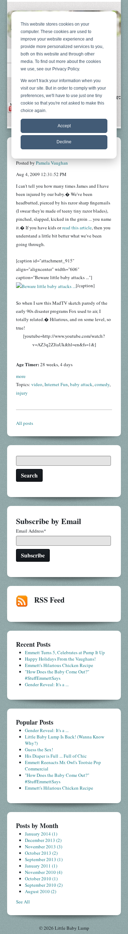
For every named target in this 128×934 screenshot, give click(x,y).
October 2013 (41, 853)
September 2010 (44, 885)
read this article (77, 227)
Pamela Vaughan (52, 163)
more (21, 376)
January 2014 (41, 834)
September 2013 (44, 859)
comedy (102, 384)
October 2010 (41, 878)
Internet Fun (56, 384)
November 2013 (43, 846)
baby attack (81, 384)
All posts (24, 423)
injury (22, 393)
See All (23, 901)
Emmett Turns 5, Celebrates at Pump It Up (65, 652)
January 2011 (41, 866)
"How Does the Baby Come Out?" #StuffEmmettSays (57, 674)
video (36, 384)
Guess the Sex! (39, 749)
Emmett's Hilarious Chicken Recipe (59, 665)
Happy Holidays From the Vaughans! (60, 659)
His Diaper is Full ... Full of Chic (56, 756)
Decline (64, 141)
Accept (64, 125)
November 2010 (43, 872)
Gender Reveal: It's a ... (47, 684)
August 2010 (40, 891)
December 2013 (43, 840)
